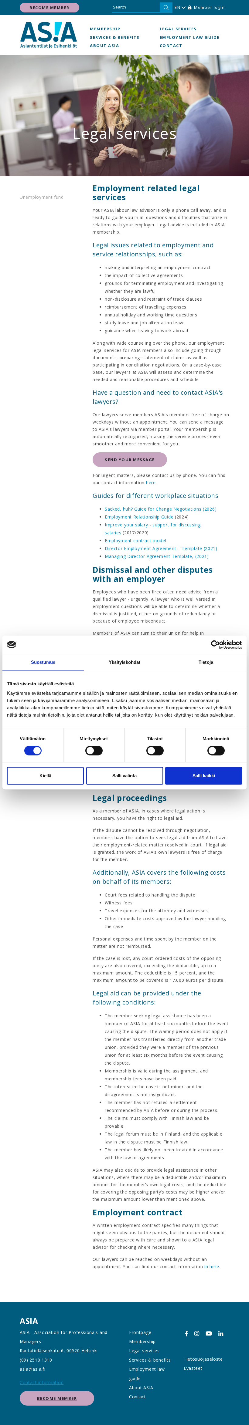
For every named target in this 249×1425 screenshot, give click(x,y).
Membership (105, 29)
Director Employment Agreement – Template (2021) (161, 548)
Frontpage (140, 1332)
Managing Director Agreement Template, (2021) (157, 556)
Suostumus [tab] (43, 662)
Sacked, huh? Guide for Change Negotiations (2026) (161, 509)
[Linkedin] (220, 1333)
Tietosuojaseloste (203, 1359)
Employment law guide (190, 37)
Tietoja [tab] (206, 662)
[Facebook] (186, 1333)
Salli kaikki (204, 775)
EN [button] (177, 7)
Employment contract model (135, 540)
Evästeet (193, 1368)
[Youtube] (209, 1333)
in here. (212, 1266)
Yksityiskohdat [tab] (124, 662)
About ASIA (104, 45)
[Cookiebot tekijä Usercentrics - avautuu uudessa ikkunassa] (215, 644)
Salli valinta (124, 775)
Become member (49, 7)
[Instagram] (196, 1333)
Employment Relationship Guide (139, 517)
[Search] (166, 7)
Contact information (41, 1382)
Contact (171, 45)
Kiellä (45, 775)
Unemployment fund (42, 197)
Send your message (130, 459)
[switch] (94, 750)
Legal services (178, 29)
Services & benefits (115, 37)
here (151, 482)
